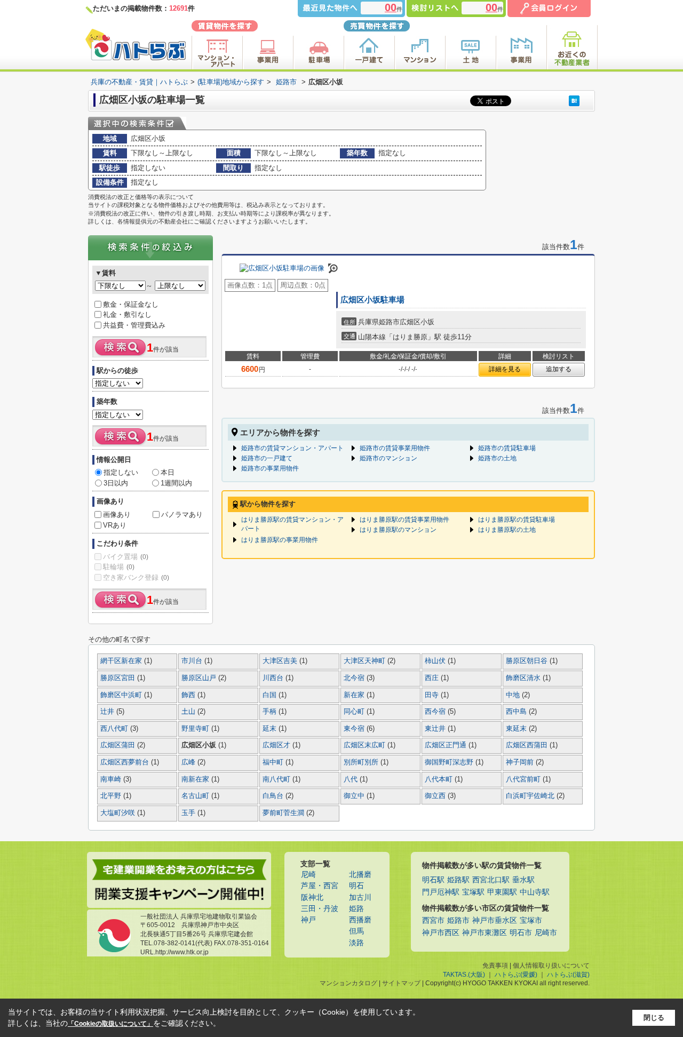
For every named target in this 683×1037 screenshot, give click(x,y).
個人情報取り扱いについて (551, 965)
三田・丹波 (319, 909)
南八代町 (277, 779)
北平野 (111, 796)
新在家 (355, 695)
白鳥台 (274, 796)
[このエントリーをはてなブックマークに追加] (574, 101)
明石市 (521, 933)
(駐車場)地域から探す (230, 82)
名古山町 (196, 796)
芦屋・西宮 (319, 886)
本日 (167, 472)
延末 (271, 728)
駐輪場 (118, 567)
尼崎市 (546, 933)
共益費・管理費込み (134, 325)
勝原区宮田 (118, 678)
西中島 (517, 711)
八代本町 (440, 779)
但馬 (356, 931)
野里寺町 (196, 728)
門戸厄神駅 (440, 892)
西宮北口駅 (491, 880)
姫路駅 (458, 880)
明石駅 (433, 880)
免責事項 (495, 965)
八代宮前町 (524, 779)
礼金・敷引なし (127, 314)
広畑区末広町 (365, 745)
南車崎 (111, 779)
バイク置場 (125, 557)
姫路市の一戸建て (266, 458)
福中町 (274, 762)
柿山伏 (436, 661)
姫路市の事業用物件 (270, 468)
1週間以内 (176, 483)
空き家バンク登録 (136, 577)
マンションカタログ (348, 983)
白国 (271, 695)
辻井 (108, 711)
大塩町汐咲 (118, 813)
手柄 (271, 711)
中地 (514, 695)
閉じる (654, 1018)
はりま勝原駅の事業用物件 (279, 540)
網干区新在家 (122, 661)
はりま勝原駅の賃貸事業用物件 (404, 519)
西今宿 (436, 711)
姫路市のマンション (388, 458)
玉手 (189, 813)
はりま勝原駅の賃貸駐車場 (516, 519)
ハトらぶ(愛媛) (516, 974)
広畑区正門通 (446, 745)
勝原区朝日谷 (528, 661)
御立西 (436, 796)
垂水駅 (523, 880)
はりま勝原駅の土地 (507, 529)
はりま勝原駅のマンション (398, 529)
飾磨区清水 (524, 678)
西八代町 (115, 728)
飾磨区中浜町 (122, 695)
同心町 (355, 711)
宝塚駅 (473, 892)
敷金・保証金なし (130, 304)
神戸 (308, 920)
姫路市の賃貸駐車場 (507, 448)
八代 (352, 779)
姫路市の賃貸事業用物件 (395, 448)
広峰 (189, 762)
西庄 (433, 678)
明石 (356, 886)
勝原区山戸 (199, 678)
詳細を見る (505, 369)
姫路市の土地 (497, 458)
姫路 (356, 909)
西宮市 (433, 920)
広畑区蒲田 (118, 745)
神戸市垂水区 (494, 920)
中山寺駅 (535, 892)
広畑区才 (277, 745)
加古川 (360, 898)
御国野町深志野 (450, 762)
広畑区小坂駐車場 (372, 300)
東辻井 (436, 728)
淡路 (356, 943)
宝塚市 (531, 920)
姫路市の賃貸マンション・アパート (292, 448)
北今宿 (355, 678)
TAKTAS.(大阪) (464, 974)
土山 (189, 711)
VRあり (114, 525)
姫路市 (286, 82)
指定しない (121, 472)
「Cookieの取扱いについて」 (110, 1023)
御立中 (355, 796)
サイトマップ (401, 983)
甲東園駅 (502, 892)
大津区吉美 (281, 661)
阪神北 (312, 898)
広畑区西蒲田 (528, 745)
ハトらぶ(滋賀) (568, 974)
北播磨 (360, 875)
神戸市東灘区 (484, 933)
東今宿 (355, 728)
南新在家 (196, 779)
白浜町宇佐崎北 (531, 796)
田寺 (433, 695)
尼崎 (308, 875)
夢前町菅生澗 (284, 813)
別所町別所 (362, 762)
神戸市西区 (440, 933)
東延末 (517, 728)
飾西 (189, 695)
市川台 (192, 661)
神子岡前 (521, 762)
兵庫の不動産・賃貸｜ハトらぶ (139, 82)
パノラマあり (182, 514)
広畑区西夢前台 (125, 762)
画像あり (117, 514)
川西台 (274, 678)
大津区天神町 (365, 661)
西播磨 (360, 920)
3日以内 (116, 483)
